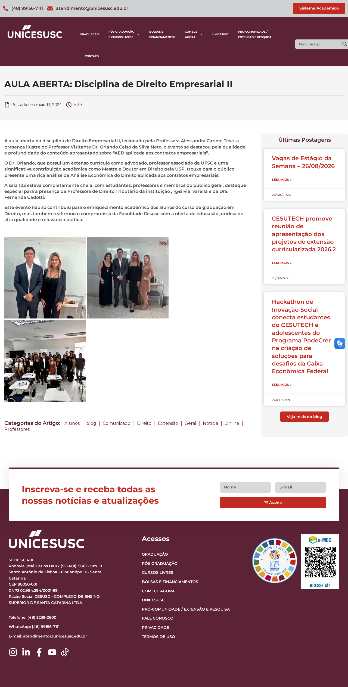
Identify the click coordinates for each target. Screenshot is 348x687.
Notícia (210, 423)
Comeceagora (191, 34)
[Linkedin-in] (26, 652)
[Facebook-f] (39, 652)
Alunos (72, 423)
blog (91, 423)
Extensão (168, 423)
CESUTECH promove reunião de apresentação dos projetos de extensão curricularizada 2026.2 (304, 234)
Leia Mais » (282, 180)
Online (232, 423)
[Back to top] (333, 649)
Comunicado (116, 423)
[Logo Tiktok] (65, 652)
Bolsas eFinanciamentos (162, 34)
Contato (92, 56)
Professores (17, 429)
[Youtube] (52, 652)
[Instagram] (13, 652)
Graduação (89, 34)
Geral (190, 423)
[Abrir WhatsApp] (334, 673)
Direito (144, 423)
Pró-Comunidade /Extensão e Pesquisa (255, 34)
